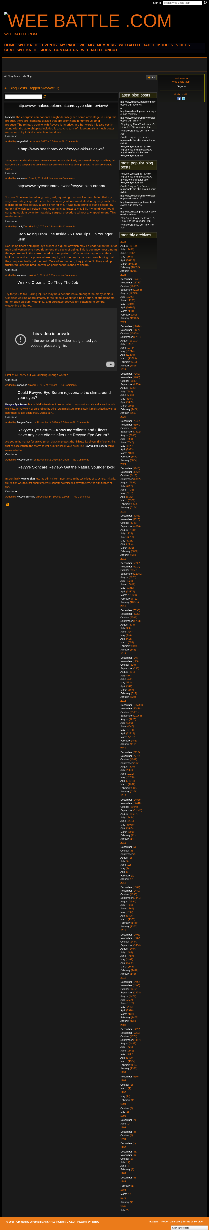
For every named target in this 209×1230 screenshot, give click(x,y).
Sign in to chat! (180, 1228)
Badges (153, 1221)
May (122, 256)
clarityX (21, 226)
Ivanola (21, 178)
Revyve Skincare (26, 496)
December (126, 279)
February (125, 267)
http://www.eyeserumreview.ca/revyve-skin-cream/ (61, 186)
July (122, 249)
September (126, 289)
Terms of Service (193, 1221)
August (124, 246)
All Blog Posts (12, 76)
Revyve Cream (25, 422)
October (124, 286)
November (126, 282)
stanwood (22, 275)
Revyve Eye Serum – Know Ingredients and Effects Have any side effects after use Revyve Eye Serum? (136, 151)
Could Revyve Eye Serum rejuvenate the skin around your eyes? (138, 140)
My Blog (27, 76)
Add (153, 77)
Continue (11, 136)
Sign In (157, 2)
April (123, 260)
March (123, 263)
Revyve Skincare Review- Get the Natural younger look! (66, 467)
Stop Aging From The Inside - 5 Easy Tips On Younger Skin (137, 126)
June (123, 253)
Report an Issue (170, 1221)
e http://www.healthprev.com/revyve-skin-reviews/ (61, 149)
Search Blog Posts (45, 97)
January (124, 271)
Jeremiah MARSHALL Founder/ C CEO (52, 1221)
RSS (7, 504)
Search (205, 2)
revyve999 (22, 141)
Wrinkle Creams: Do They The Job (48, 282)
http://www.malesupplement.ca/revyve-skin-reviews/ (63, 105)
